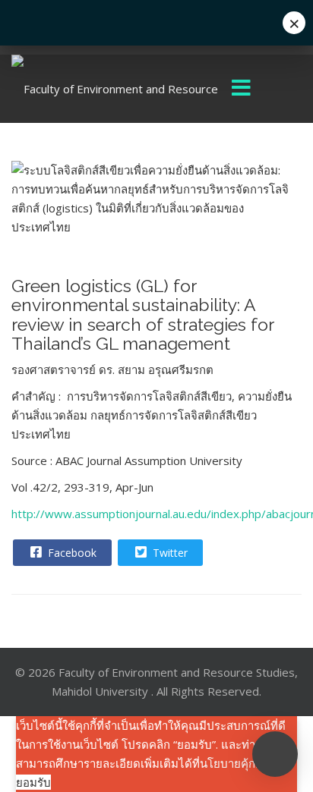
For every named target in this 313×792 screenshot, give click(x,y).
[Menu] (241, 89)
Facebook (70, 552)
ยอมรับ (33, 782)
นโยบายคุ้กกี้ (231, 763)
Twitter (169, 552)
